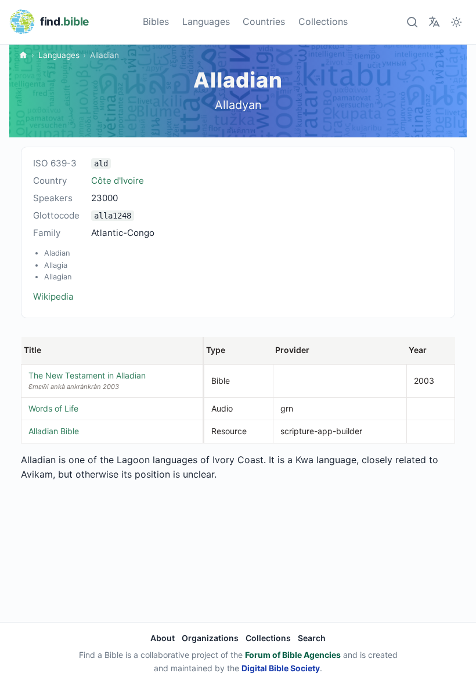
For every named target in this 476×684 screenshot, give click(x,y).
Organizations (210, 638)
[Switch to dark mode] (456, 22)
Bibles (156, 21)
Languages (206, 21)
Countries (264, 21)
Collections (323, 21)
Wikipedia (53, 296)
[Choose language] (434, 22)
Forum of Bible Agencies (293, 655)
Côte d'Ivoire (117, 180)
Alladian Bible (53, 431)
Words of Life (53, 408)
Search (312, 638)
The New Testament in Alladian (87, 375)
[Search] (412, 22)
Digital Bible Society (280, 668)
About (162, 638)
